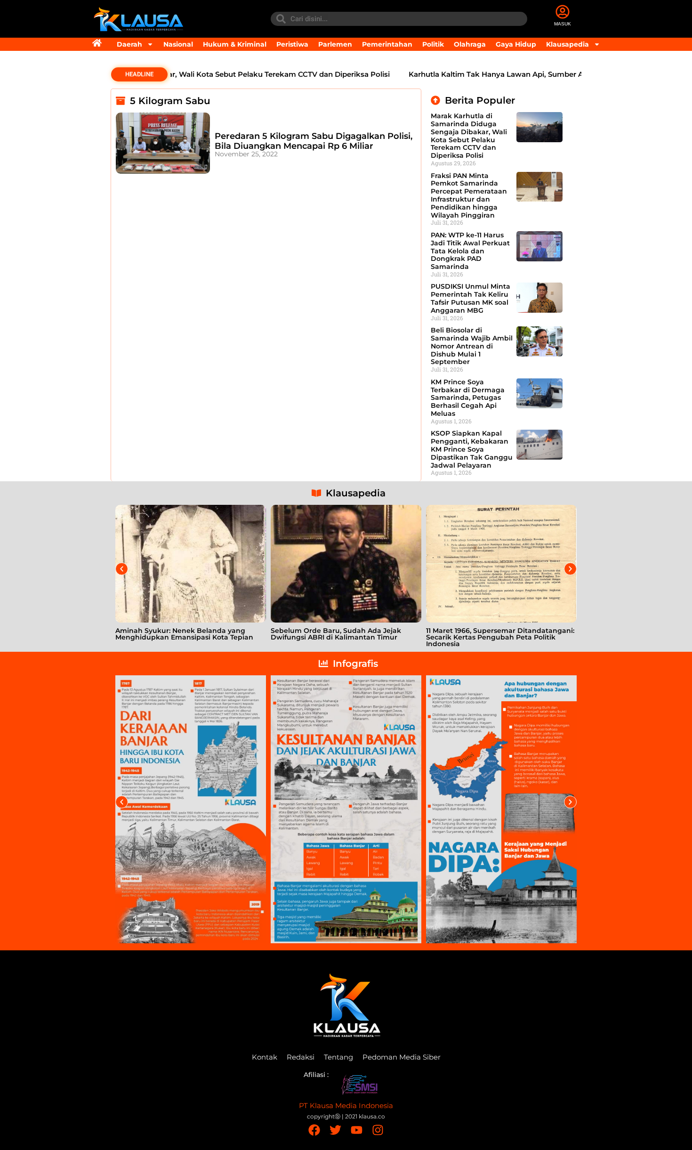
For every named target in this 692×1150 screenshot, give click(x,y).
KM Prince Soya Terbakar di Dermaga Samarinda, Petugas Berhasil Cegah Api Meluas (468, 398)
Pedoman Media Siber (401, 1057)
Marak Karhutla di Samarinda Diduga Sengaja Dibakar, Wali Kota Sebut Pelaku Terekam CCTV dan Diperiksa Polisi (469, 136)
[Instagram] (378, 1130)
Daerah (129, 44)
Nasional (178, 44)
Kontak (264, 1057)
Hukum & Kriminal (234, 44)
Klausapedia (567, 44)
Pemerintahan (387, 44)
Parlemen (335, 44)
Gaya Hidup (516, 44)
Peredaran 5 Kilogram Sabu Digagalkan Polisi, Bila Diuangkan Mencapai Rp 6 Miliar (313, 141)
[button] (121, 569)
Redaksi (300, 1057)
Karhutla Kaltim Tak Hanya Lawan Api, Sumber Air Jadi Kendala (490, 74)
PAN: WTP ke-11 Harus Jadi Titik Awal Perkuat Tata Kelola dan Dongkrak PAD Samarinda (470, 251)
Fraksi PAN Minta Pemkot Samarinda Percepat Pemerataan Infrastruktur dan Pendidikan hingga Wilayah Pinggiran (469, 195)
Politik (433, 44)
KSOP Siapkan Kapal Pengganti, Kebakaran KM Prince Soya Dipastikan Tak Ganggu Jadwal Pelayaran (472, 449)
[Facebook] (314, 1130)
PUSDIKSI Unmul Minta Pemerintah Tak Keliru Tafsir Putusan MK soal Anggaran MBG (470, 298)
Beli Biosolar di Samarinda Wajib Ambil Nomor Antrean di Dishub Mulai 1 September (472, 346)
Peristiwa (292, 44)
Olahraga (470, 44)
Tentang (338, 1057)
